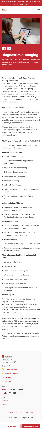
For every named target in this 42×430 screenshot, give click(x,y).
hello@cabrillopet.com (12, 373)
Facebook (8, 377)
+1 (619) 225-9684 (11, 369)
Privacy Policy (29, 412)
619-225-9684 (11, 426)
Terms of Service (14, 412)
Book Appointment (31, 426)
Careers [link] (4, 404)
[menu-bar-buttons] (39, 10)
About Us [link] (5, 400)
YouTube (8, 382)
